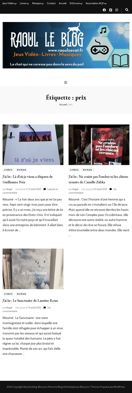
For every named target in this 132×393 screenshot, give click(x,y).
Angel (9, 189)
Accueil (62, 3)
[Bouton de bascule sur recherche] (126, 10)
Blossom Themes (89, 386)
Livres (23, 3)
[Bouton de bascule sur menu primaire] (66, 82)
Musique (36, 3)
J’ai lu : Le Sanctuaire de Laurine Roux (30, 300)
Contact (51, 3)
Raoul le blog (30, 386)
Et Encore (75, 3)
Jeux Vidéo (8, 3)
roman (21, 169)
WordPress (119, 386)
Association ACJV (95, 3)
